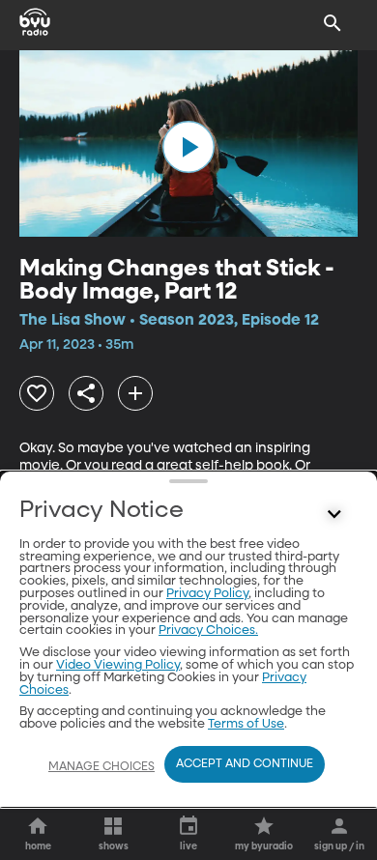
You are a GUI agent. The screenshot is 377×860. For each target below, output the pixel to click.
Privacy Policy (207, 594)
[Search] (332, 23)
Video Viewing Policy (118, 665)
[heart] (36, 393)
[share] (86, 393)
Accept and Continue (244, 764)
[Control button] (334, 515)
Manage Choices (101, 767)
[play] (188, 147)
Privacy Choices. (208, 630)
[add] (135, 393)
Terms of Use (246, 724)
